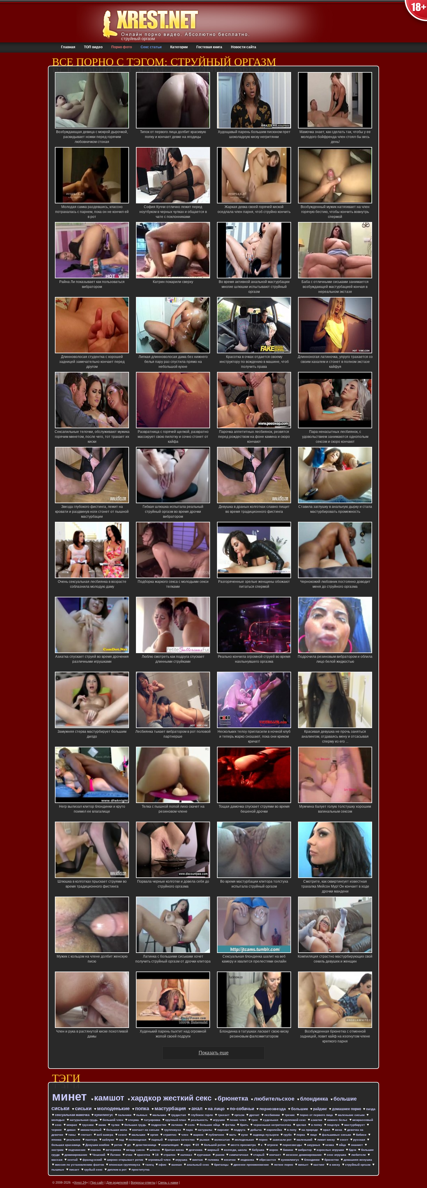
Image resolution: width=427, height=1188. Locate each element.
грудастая (179, 1115)
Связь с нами (168, 1182)
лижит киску (326, 1139)
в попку (317, 1124)
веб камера (105, 1134)
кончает (275, 1154)
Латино (115, 1154)
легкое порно (284, 1164)
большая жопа (117, 1129)
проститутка (141, 1169)
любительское (275, 1099)
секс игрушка (337, 1154)
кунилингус (104, 1115)
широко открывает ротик (125, 1159)
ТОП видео (93, 47)
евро (187, 1144)
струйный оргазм (358, 1164)
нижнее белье (337, 1119)
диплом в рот (117, 1169)
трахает (224, 1115)
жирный (213, 1149)
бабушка (258, 1149)
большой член (113, 1119)
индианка (248, 1159)
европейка (275, 1129)
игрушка (181, 1159)
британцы (221, 1164)
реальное (74, 1139)
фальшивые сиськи (337, 1134)
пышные (58, 1169)
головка (214, 1159)
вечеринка (114, 1149)
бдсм (353, 1149)
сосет (344, 1139)
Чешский (99, 1154)
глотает (87, 1134)
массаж (57, 1159)
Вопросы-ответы (143, 1182)
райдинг (320, 1109)
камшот (110, 1097)
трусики (88, 1124)
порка (301, 1134)
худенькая (271, 1119)
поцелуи (333, 1124)
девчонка (196, 1149)
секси (123, 1134)
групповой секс (295, 1119)
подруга (240, 1129)
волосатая (222, 1139)
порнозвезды (293, 1144)
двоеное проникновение (252, 1164)
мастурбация (171, 1108)
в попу (292, 1129)
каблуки (108, 1139)
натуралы (205, 1129)
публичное (217, 1134)
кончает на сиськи (146, 1129)
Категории (179, 47)
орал (327, 1129)
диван (71, 1129)
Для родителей (117, 1182)
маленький (305, 1139)
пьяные (142, 1115)
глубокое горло (202, 1115)
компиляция (170, 1144)
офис (163, 1164)
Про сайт (97, 1182)
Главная (68, 47)
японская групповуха (125, 1164)
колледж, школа (236, 1149)
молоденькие (114, 1108)
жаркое (198, 1134)
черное (57, 1129)
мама (102, 1124)
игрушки (219, 1119)
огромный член (159, 1159)
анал (197, 1108)
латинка (177, 1124)
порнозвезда (273, 1108)
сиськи (84, 1108)
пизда (370, 1109)
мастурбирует (355, 1124)
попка (142, 1108)
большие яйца (210, 1124)
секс (58, 1124)
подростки (159, 1124)
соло (191, 1124)
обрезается (268, 1159)
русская (359, 1139)
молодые (58, 1119)
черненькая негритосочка (272, 1124)
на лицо (217, 1108)
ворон (274, 1149)
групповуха (173, 1129)
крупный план (176, 1119)
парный (157, 1139)
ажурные (314, 1144)
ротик (118, 1144)
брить (244, 1124)
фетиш (230, 1124)
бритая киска (175, 1149)
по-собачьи (242, 1108)
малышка (159, 1115)
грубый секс (93, 1169)
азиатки (317, 1119)
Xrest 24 (80, 1182)
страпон (170, 1154)
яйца (343, 1144)
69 (197, 1144)
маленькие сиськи (351, 1115)
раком (220, 1154)
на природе (310, 1129)
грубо (288, 1134)
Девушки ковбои (97, 1144)
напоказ (186, 1154)
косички (230, 1159)
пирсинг (223, 1129)
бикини (288, 1149)
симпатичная (239, 1154)
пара (190, 1129)
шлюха (155, 1149)
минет (71, 1096)
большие (300, 1109)
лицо (314, 1134)
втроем (273, 1144)
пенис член (238, 1119)
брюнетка (234, 1098)
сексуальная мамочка (72, 1115)
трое (255, 1119)
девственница (146, 1144)
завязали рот (282, 1139)
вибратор (305, 1149)
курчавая (204, 1154)
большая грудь (135, 1124)
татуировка (152, 1119)
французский (92, 1159)
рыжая (205, 1139)
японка (56, 1139)
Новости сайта (243, 47)
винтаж (198, 1159)
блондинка (314, 1099)
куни (245, 1134)
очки (129, 1154)
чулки (115, 1124)
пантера (91, 1139)
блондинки (312, 1159)
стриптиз (170, 1134)
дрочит (254, 1115)
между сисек (136, 1149)
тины (72, 1134)
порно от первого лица (317, 1115)
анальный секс (198, 1164)
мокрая (72, 1124)
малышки (139, 1134)
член (185, 1134)
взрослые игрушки (331, 1149)
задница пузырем (266, 1134)
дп (129, 1144)
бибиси (361, 1134)
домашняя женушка (358, 1159)
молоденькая (245, 1139)
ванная (177, 1164)
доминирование (76, 1154)
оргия (154, 1134)
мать (233, 1134)
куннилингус (290, 1159)
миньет (303, 1164)
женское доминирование (304, 1154)
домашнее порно (347, 1109)
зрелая (301, 1124)
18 (157, 1154)
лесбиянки (272, 1115)
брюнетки (332, 1159)
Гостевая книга (209, 47)
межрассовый (362, 1119)
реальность (200, 1119)
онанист (357, 1144)
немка (330, 1144)
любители (359, 1154)
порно (263, 1139)
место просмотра (244, 1144)
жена (339, 1129)
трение (290, 1115)
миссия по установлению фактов (80, 1164)
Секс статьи (151, 47)
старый (259, 1154)
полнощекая (138, 1139)
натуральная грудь (84, 1119)
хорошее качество (181, 1139)
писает (74, 1169)
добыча (256, 1129)
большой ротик (215, 1144)
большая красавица (66, 1144)
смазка (96, 1149)
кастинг (319, 1164)
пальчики (125, 1115)
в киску (335, 1164)
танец (150, 1164)
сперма (134, 1119)
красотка (144, 1154)
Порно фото (121, 47)
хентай (72, 1159)
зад (122, 1139)
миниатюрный (91, 1129)
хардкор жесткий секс (172, 1098)
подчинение (77, 1149)
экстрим (57, 1149)
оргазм (239, 1115)
